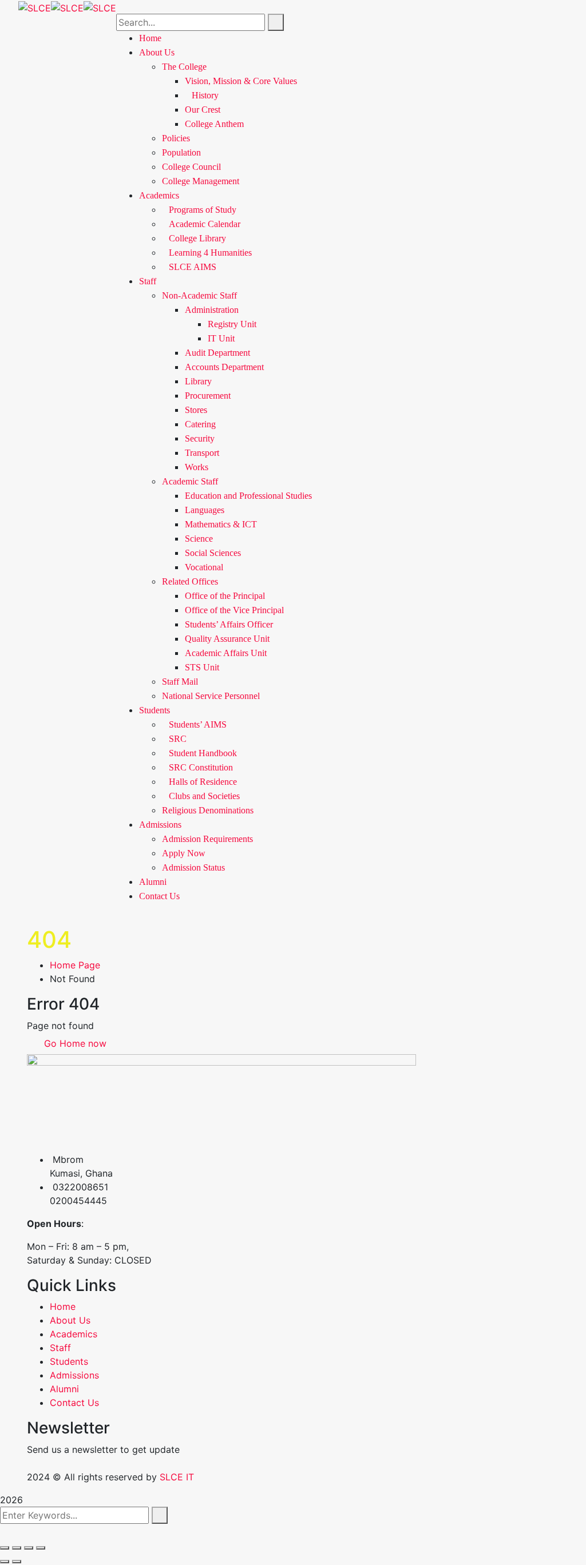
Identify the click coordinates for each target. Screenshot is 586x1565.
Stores (196, 410)
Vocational (204, 567)
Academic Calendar (204, 224)
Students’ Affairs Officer (229, 624)
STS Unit (202, 667)
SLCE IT (177, 1477)
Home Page (75, 965)
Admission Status (193, 867)
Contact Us (159, 896)
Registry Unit (232, 324)
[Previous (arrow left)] (4, 1561)
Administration (212, 310)
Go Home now (73, 1043)
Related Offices (190, 581)
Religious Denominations (208, 810)
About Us (70, 1320)
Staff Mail (180, 681)
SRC (178, 739)
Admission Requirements (207, 839)
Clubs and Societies (204, 796)
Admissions (160, 824)
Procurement (208, 395)
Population (181, 152)
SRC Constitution (201, 767)
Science (199, 538)
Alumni (153, 882)
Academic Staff (190, 481)
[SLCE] (34, 7)
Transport (202, 453)
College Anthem (214, 124)
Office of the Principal (225, 596)
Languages (204, 510)
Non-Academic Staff (199, 295)
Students (154, 710)
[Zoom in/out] (4, 1548)
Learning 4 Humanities (210, 252)
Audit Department (217, 353)
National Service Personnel (211, 696)
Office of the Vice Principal (234, 610)
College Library (197, 238)
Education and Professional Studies (248, 496)
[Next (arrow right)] (16, 1561)
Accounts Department (224, 367)
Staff (147, 281)
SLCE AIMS (192, 267)
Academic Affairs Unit (226, 653)
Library (198, 381)
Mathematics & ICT (221, 524)
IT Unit (221, 338)
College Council (191, 167)
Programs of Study (202, 210)
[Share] (28, 1548)
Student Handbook (203, 753)
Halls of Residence (203, 782)
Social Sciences (213, 553)
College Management (200, 181)
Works (196, 467)
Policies (176, 138)
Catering (200, 424)
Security (200, 438)
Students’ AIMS (198, 724)
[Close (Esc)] (40, 1548)
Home (63, 1306)
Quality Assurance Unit (227, 639)
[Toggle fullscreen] (16, 1548)
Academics (159, 195)
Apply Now (183, 853)
